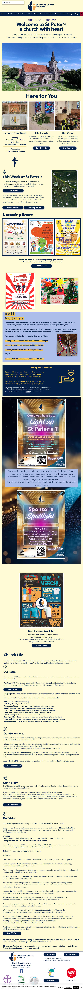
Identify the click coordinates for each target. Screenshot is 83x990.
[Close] (81, 987)
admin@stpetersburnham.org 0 (53, 960)
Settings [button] (60, 987)
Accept (76, 987)
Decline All (68, 987)
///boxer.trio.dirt (56, 958)
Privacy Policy (12, 988)
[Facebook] (21, 971)
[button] (41, 67)
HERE (41, 383)
